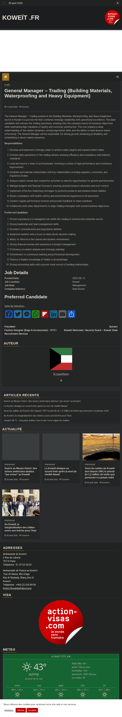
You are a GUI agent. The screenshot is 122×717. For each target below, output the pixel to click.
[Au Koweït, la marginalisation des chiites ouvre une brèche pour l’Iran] (20, 502)
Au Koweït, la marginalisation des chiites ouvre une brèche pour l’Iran (37, 415)
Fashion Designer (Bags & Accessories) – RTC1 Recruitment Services (30, 330)
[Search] (117, 77)
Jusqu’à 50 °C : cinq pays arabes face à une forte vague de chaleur (36, 420)
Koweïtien (25, 107)
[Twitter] (61, 380)
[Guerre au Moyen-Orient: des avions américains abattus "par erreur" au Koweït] (20, 446)
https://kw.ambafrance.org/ (17, 588)
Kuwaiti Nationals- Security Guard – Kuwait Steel (91, 328)
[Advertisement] (61, 51)
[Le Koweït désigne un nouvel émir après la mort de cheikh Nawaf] (61, 446)
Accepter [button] (32, 710)
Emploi (7, 85)
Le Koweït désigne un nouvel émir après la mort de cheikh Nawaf (36, 406)
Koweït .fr (20, 17)
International (9, 464)
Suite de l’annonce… (14, 306)
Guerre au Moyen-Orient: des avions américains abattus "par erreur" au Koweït (42, 401)
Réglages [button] (8, 710)
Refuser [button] (20, 710)
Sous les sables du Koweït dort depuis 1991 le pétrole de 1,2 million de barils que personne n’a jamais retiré (56, 410)
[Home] (5, 77)
